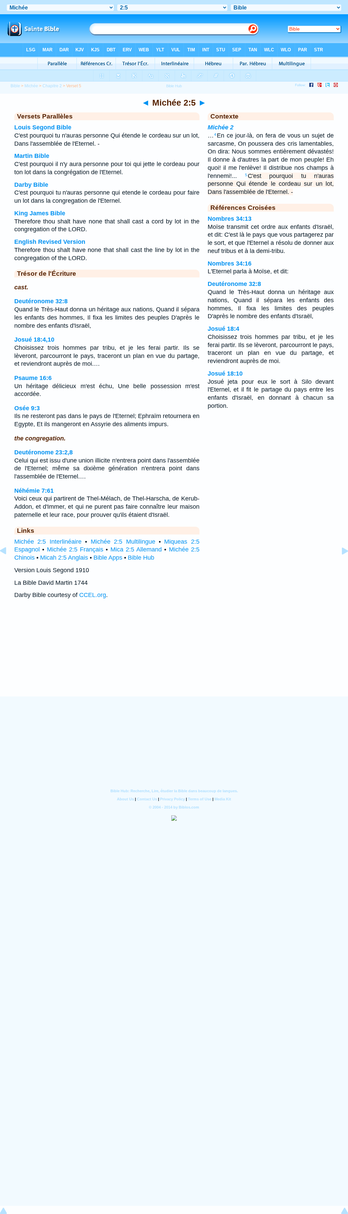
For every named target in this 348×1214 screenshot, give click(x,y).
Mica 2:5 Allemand (136, 549)
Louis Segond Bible (42, 127)
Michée (31, 86)
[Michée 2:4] (8, 566)
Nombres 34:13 (229, 218)
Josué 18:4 (223, 328)
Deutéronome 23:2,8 (43, 452)
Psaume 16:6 (33, 378)
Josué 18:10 (225, 373)
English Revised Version (49, 241)
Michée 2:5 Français (75, 549)
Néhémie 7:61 (34, 490)
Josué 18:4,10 (34, 339)
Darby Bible (31, 184)
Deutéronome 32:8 (41, 301)
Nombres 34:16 (229, 263)
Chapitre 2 (52, 86)
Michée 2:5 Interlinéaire (48, 541)
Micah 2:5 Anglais (64, 557)
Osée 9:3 (27, 408)
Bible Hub (141, 557)
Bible (15, 86)
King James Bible (39, 213)
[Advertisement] (174, 654)
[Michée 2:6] (339, 566)
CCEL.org (92, 595)
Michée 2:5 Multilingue (123, 541)
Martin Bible (31, 155)
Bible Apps (107, 557)
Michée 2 (220, 127)
